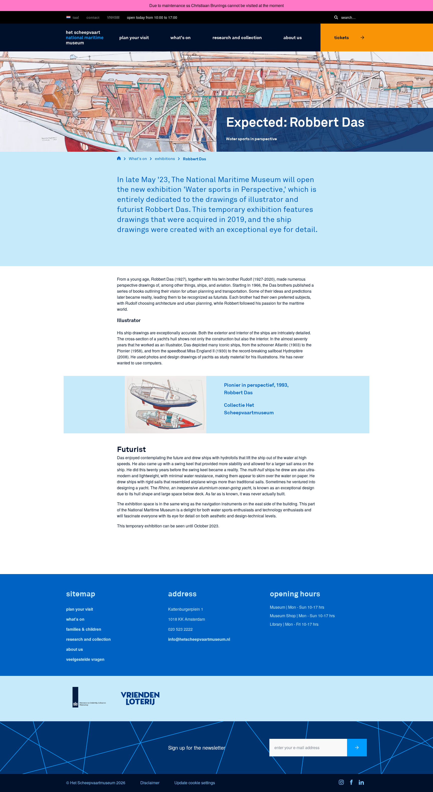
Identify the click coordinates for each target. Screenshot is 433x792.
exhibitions (165, 158)
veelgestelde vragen (85, 659)
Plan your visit (79, 609)
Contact (92, 17)
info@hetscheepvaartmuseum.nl (199, 639)
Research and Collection (88, 639)
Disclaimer (149, 782)
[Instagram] (343, 783)
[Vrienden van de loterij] (140, 698)
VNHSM (113, 17)
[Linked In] (363, 783)
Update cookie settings (194, 782)
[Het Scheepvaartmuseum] (84, 37)
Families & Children (83, 629)
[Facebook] (353, 783)
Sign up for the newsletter (196, 747)
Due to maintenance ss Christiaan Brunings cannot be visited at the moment (216, 5)
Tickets (341, 37)
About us (74, 649)
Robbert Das (194, 158)
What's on (138, 158)
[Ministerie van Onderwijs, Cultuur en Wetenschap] (89, 698)
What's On (75, 619)
